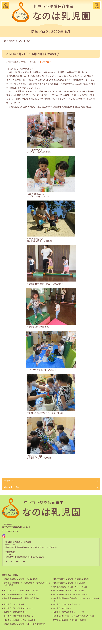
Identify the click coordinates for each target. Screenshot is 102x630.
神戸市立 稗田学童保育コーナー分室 (68, 612)
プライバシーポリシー (16, 561)
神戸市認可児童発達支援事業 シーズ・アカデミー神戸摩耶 (76, 599)
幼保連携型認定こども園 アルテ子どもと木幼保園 (24, 623)
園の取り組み (45, 61)
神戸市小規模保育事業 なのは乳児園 (19, 594)
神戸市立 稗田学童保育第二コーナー (19, 616)
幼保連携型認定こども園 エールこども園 (70, 586)
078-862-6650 (12, 531)
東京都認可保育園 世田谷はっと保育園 (69, 620)
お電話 (5, 7)
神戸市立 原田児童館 (62, 608)
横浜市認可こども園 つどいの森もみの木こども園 (73, 616)
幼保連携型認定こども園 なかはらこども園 (71, 578)
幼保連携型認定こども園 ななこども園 (69, 582)
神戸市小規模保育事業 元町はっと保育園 (70, 594)
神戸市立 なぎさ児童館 (14, 604)
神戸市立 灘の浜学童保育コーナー (18, 608)
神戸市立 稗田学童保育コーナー (18, 612)
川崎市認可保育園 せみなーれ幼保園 (19, 620)
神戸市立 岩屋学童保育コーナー (66, 604)
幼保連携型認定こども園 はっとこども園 (21, 578)
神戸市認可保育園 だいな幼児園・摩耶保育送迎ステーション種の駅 (27, 583)
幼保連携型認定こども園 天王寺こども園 (21, 590)
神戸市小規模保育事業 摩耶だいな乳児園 (21, 598)
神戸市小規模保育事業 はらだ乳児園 (68, 590)
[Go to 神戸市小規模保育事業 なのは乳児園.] (5, 41)
